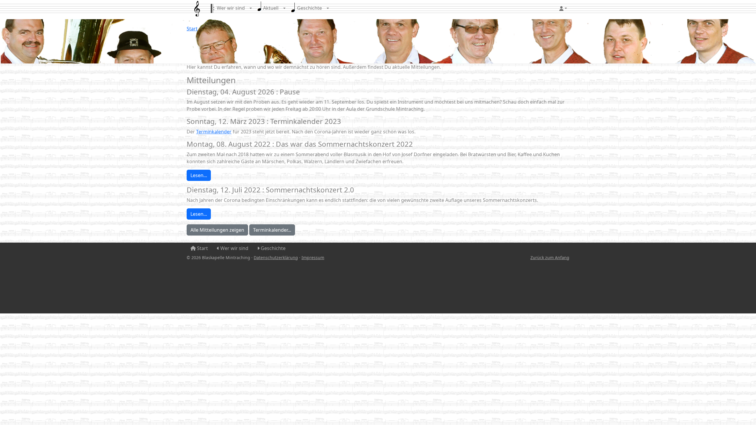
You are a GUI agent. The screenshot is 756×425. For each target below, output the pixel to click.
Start (192, 28)
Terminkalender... (272, 230)
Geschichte (309, 8)
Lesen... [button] (198, 175)
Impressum (313, 257)
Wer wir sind (230, 8)
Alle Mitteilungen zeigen (217, 230)
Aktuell (270, 8)
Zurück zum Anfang (549, 257)
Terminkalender (214, 131)
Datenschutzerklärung (276, 257)
